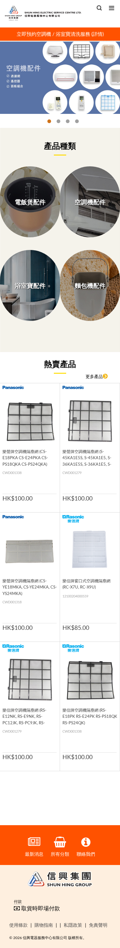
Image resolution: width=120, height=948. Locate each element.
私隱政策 (73, 925)
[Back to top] (105, 911)
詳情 (97, 34)
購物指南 (43, 925)
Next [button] (106, 34)
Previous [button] (13, 34)
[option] (60, 34)
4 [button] (74, 121)
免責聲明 (98, 925)
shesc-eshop (43, 13)
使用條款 (18, 925)
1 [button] (46, 121)
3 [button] (65, 121)
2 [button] (55, 121)
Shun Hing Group (60, 880)
